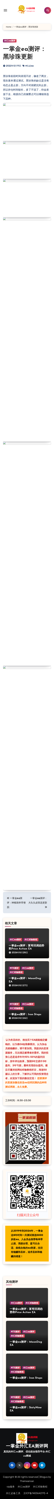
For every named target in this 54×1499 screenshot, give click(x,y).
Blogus (44, 1477)
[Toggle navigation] (5, 10)
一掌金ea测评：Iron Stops (25, 1014)
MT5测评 (14, 968)
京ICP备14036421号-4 (35, 1493)
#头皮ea (29, 66)
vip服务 (11, 1486)
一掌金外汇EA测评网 (27, 1446)
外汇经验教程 (31, 939)
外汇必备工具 (13, 1493)
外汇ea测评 (9, 40)
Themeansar (27, 1481)
